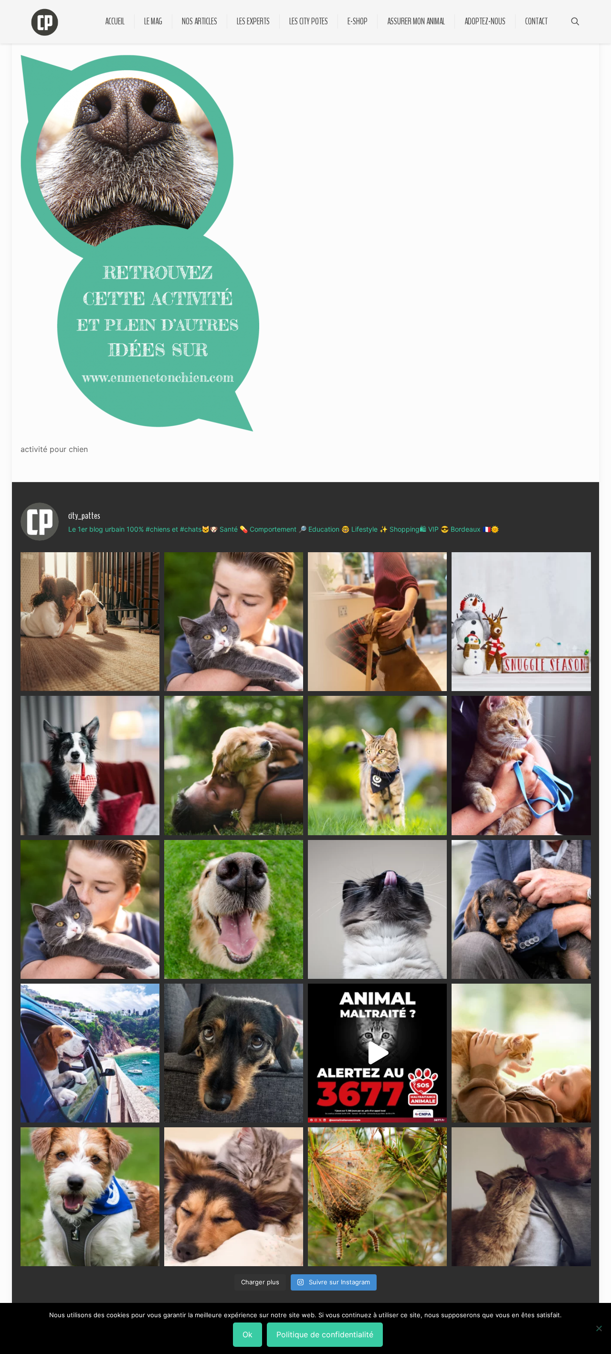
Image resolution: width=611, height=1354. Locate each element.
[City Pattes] (44, 21)
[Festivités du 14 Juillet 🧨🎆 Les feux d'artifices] (233, 1053)
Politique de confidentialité (324, 1334)
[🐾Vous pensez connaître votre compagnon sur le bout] (233, 621)
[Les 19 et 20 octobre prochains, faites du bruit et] (90, 909)
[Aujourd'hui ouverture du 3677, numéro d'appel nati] (377, 1053)
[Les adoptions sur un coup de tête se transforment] (90, 765)
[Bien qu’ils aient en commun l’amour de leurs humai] (233, 1196)
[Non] (599, 1328)
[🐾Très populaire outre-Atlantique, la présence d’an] (377, 621)
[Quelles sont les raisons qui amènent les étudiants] (521, 765)
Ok (247, 1334)
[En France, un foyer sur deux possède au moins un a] (521, 1053)
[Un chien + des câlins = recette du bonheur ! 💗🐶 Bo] (233, 909)
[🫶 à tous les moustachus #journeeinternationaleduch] (377, 909)
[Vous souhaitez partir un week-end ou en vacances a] (90, 1053)
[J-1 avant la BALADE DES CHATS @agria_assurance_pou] (377, 765)
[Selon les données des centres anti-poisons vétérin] (377, 1196)
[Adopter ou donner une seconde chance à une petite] (521, 909)
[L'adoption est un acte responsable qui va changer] (233, 765)
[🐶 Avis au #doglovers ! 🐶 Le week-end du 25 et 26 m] (90, 1196)
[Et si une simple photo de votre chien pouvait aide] (90, 621)
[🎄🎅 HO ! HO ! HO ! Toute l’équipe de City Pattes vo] (521, 621)
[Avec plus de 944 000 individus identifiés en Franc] (521, 1196)
